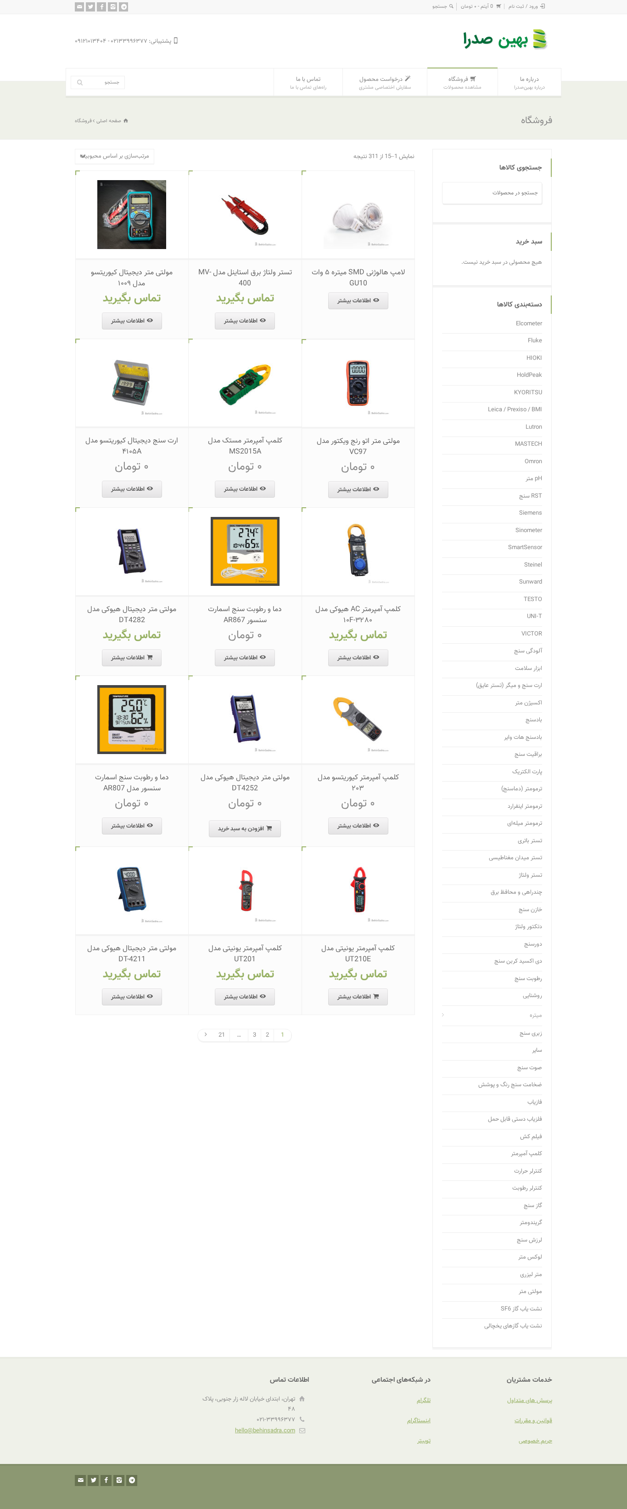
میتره (536, 1015)
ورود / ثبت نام (523, 7)
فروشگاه (462, 83)
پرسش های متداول (529, 1400)
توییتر (424, 1441)
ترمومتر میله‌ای (524, 823)
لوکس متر (530, 1257)
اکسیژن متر (528, 703)
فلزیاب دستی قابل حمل (515, 1119)
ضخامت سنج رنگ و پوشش (510, 1085)
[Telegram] (123, 6)
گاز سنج (533, 1206)
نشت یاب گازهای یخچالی (513, 1326)
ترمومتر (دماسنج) (521, 789)
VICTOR (531, 634)
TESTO (533, 600)
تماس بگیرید (245, 298)
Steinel (533, 565)
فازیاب (534, 1102)
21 (221, 1035)
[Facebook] (101, 6)
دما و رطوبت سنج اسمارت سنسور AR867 (245, 615)
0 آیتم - (477, 7)
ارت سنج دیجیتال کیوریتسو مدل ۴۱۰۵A (131, 446)
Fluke (535, 341)
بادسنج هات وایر (523, 737)
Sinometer (528, 531)
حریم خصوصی (535, 1441)
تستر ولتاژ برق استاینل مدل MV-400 (245, 278)
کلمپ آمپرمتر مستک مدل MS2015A (245, 446)
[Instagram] (112, 6)
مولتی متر (530, 1292)
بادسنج (534, 720)
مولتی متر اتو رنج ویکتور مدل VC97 (358, 447)
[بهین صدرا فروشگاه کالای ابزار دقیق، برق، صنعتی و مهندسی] (506, 51)
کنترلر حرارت (528, 1171)
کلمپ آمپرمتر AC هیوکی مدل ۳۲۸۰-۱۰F (358, 615)
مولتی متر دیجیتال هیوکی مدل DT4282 (131, 615)
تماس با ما (308, 83)
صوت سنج (529, 1068)
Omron (533, 462)
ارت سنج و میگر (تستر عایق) (509, 685)
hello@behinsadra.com (265, 1430)
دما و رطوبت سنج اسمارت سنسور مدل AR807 (132, 783)
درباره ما (529, 83)
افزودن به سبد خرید (241, 829)
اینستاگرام (419, 1420)
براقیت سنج (528, 754)
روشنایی (532, 996)
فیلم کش (531, 1137)
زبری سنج (531, 1033)
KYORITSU (528, 393)
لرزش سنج (529, 1240)
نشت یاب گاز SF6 (521, 1309)
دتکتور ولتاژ (528, 927)
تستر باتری (530, 841)
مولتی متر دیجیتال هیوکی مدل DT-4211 (131, 954)
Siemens (530, 513)
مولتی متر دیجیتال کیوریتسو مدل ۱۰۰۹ (132, 278)
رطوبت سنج (528, 979)
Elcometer (529, 324)
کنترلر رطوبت (527, 1188)
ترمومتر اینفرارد (525, 806)
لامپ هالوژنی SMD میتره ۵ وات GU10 (358, 278)
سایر (537, 1050)
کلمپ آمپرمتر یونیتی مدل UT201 (245, 954)
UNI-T (534, 617)
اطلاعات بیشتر (354, 301)
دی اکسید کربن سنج (518, 961)
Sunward (530, 582)
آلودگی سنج (528, 651)
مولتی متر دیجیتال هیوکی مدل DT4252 (245, 783)
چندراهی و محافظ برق (516, 892)
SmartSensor (525, 548)
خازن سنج (530, 910)
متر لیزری (531, 1275)
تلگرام (424, 1400)
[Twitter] (90, 6)
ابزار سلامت (528, 668)
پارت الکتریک (527, 772)
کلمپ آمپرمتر (526, 1154)
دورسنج (533, 944)
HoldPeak (529, 375)
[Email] (79, 6)
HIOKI (534, 358)
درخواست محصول (385, 83)
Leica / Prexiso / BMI (515, 410)
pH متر (534, 479)
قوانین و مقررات (533, 1420)
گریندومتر (531, 1223)
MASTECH (528, 444)
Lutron (534, 427)
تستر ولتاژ (530, 875)
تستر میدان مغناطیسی (515, 858)
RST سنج (530, 496)
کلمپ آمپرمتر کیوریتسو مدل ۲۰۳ (358, 783)
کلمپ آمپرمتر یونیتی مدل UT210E (358, 954)
